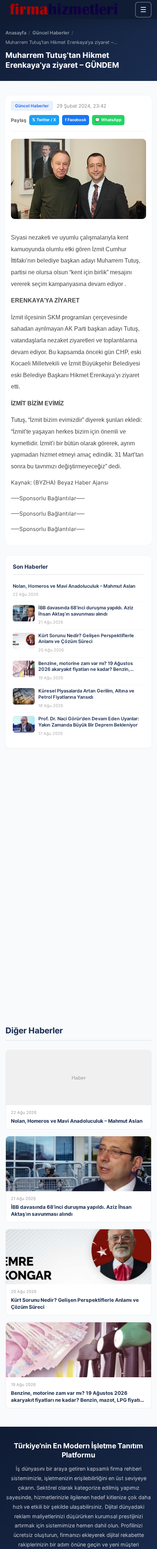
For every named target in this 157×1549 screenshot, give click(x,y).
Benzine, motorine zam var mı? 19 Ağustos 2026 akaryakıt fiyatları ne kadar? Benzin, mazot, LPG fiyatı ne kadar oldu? (85, 669)
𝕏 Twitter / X (44, 119)
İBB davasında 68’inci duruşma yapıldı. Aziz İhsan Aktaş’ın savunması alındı (85, 611)
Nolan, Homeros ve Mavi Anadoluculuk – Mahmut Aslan (74, 586)
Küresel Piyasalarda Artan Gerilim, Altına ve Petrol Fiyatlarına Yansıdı (86, 694)
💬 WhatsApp (108, 119)
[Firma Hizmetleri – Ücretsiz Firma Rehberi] (63, 9)
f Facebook (75, 119)
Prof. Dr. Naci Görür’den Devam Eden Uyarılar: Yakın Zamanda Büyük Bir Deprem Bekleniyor (88, 722)
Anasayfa (15, 33)
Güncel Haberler (50, 33)
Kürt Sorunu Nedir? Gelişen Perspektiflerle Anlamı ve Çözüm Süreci (86, 639)
